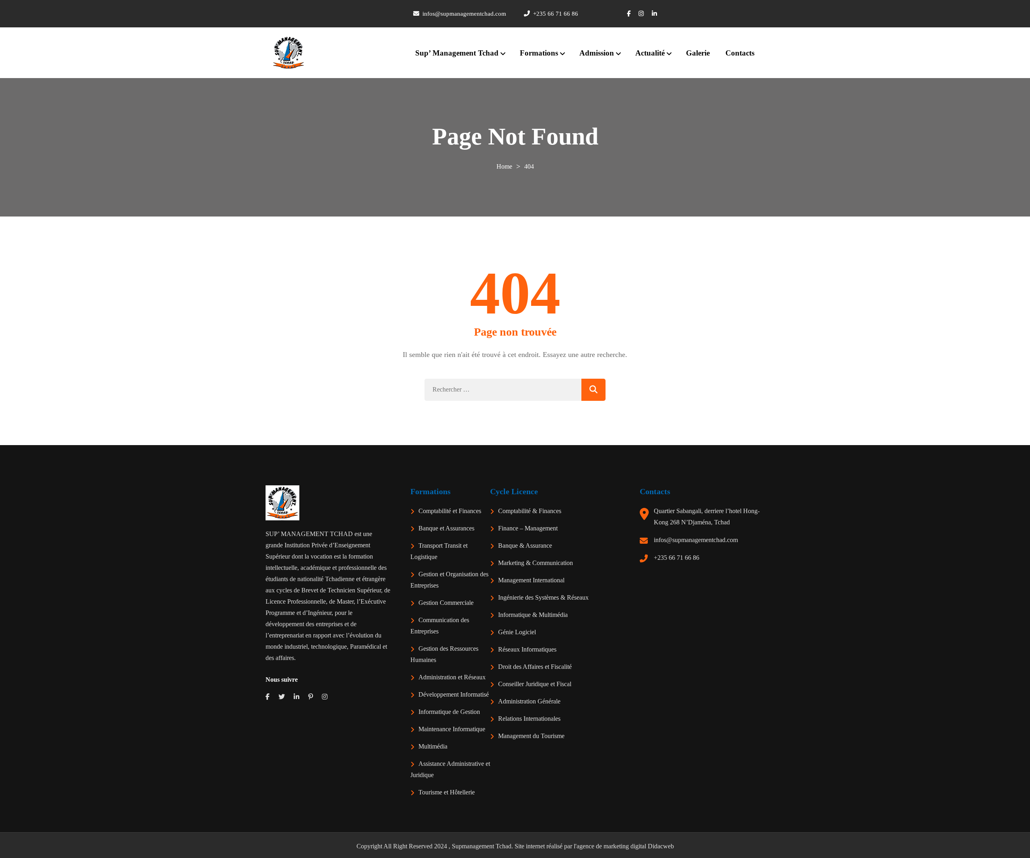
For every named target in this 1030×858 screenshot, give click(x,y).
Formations (539, 53)
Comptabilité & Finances (529, 510)
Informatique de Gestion (449, 711)
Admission (596, 53)
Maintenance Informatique (451, 729)
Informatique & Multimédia (533, 614)
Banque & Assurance (525, 545)
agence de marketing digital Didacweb (625, 846)
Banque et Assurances (446, 528)
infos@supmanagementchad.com (696, 539)
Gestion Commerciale (446, 602)
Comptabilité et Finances (449, 510)
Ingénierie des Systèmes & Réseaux (543, 597)
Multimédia (432, 746)
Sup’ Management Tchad (457, 53)
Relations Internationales (529, 718)
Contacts (739, 53)
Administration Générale (529, 701)
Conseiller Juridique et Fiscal (534, 684)
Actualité (650, 53)
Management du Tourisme (531, 735)
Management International (531, 580)
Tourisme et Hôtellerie (446, 792)
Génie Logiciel (517, 632)
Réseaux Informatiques (527, 649)
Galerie (698, 53)
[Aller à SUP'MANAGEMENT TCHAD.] (504, 166)
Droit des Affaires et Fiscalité (535, 666)
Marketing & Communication (535, 562)
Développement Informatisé (453, 694)
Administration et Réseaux (452, 677)
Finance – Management (528, 528)
